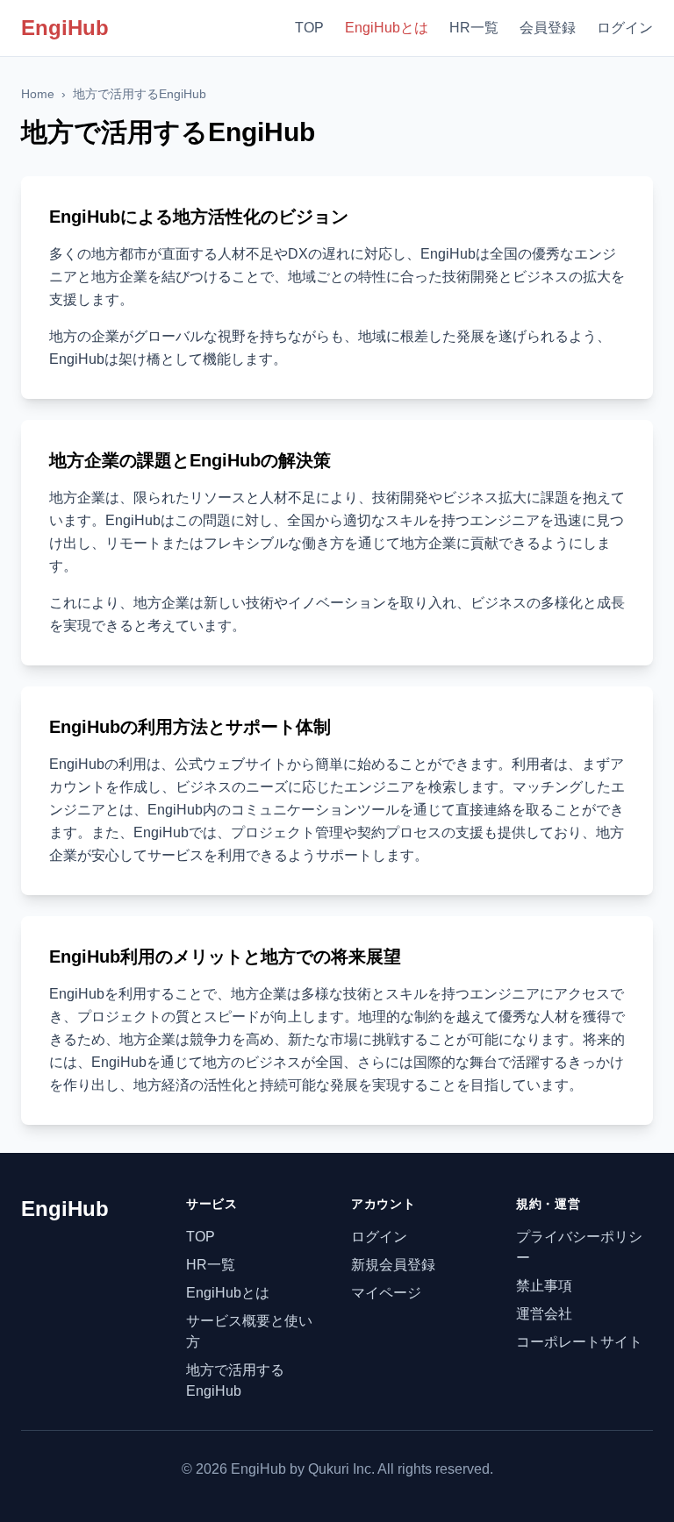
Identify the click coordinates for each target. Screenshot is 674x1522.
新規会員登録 (393, 1264)
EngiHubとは (386, 27)
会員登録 (548, 27)
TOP (309, 27)
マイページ (386, 1292)
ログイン (625, 27)
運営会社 (544, 1313)
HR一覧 (473, 27)
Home (37, 94)
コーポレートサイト (579, 1341)
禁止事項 (544, 1285)
